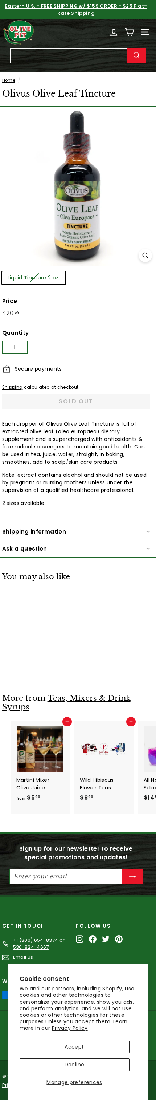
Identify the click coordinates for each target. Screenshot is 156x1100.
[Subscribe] (132, 876)
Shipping (12, 387)
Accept (74, 1046)
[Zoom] (145, 255)
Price (9, 301)
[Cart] (129, 32)
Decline (74, 1064)
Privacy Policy (70, 1028)
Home (8, 80)
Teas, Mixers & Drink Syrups (66, 703)
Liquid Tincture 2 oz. (34, 277)
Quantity (15, 333)
